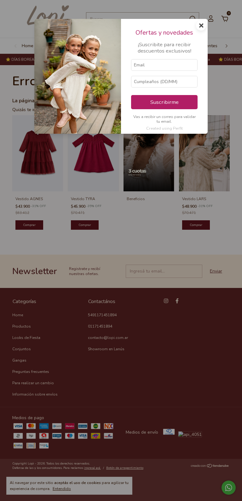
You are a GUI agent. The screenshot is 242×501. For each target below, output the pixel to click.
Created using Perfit (164, 128)
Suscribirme (164, 102)
